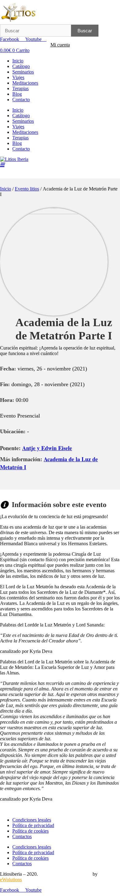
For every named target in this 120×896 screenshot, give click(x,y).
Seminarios (23, 71)
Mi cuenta (60, 44)
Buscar (85, 30)
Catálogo (21, 66)
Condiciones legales (31, 819)
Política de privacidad (33, 825)
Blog (17, 94)
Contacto (21, 99)
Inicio (17, 60)
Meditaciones (25, 83)
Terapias (20, 88)
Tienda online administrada (65, 874)
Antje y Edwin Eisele (47, 448)
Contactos (22, 836)
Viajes (18, 77)
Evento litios (27, 188)
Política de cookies (30, 831)
